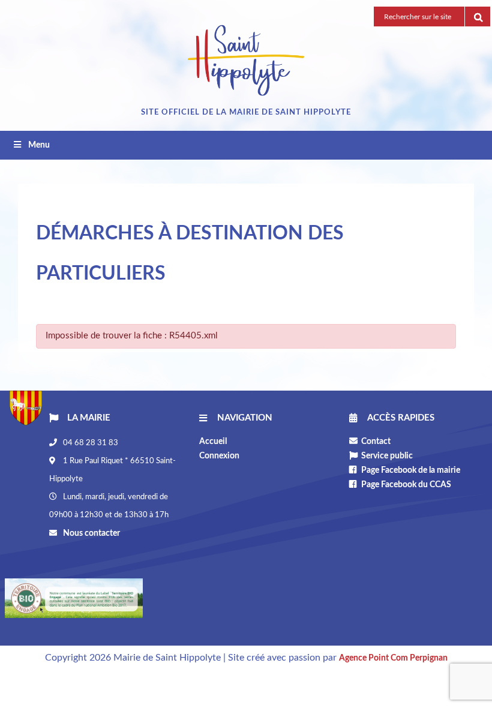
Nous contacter (90, 533)
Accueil (213, 441)
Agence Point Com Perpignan (393, 658)
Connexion (219, 456)
